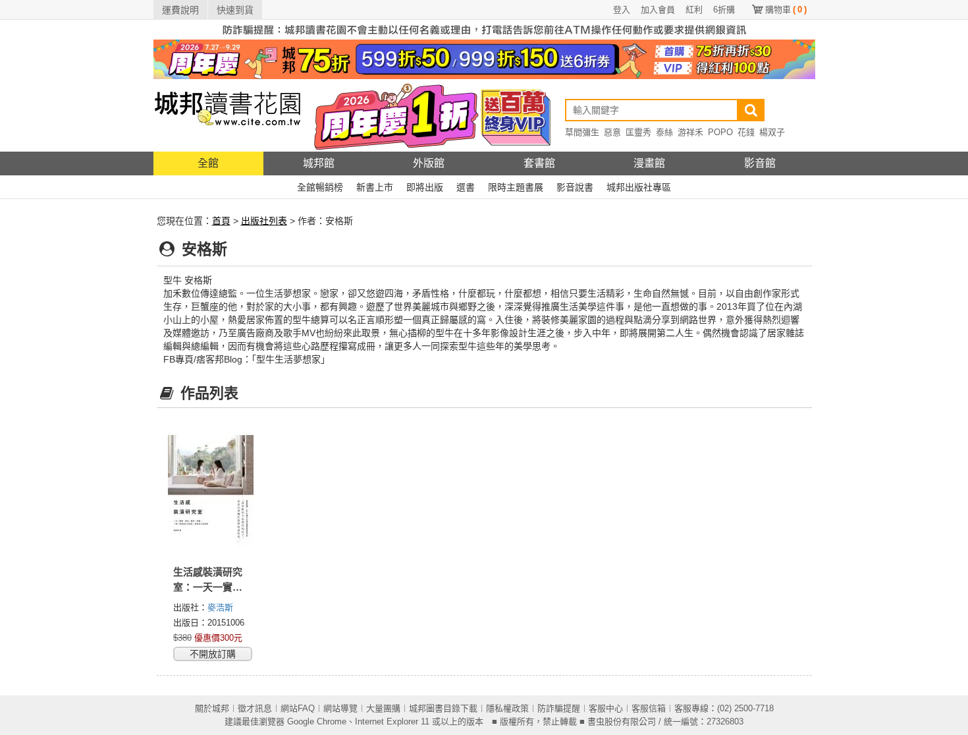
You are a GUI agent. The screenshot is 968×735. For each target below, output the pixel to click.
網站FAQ (298, 708)
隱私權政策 (507, 708)
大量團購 (383, 708)
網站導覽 (340, 708)
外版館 (428, 163)
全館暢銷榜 (320, 187)
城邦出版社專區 (638, 187)
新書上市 (374, 187)
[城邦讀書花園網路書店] (227, 115)
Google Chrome (316, 721)
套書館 (539, 163)
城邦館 (319, 163)
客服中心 (606, 708)
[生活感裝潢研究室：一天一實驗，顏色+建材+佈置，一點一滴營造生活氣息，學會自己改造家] (211, 491)
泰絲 (664, 132)
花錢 (746, 132)
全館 (208, 163)
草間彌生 (582, 132)
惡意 (612, 132)
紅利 (694, 10)
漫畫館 (649, 163)
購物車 (786, 10)
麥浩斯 (220, 607)
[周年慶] (484, 58)
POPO (720, 132)
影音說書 (574, 187)
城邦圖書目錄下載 (443, 708)
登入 (621, 10)
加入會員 (658, 10)
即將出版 (424, 187)
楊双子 (772, 132)
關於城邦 (212, 708)
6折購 (724, 10)
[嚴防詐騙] (484, 29)
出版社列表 (264, 221)
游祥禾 (690, 132)
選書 (465, 187)
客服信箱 (649, 708)
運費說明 (180, 10)
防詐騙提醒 (558, 708)
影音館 (760, 163)
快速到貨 (235, 10)
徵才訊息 (255, 708)
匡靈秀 (638, 132)
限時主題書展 (515, 187)
